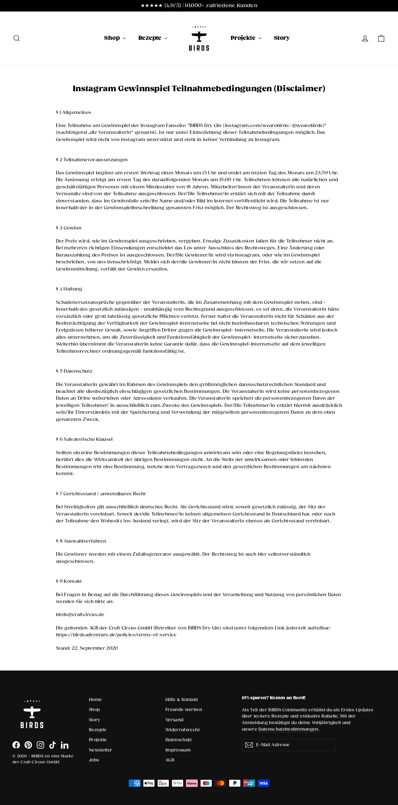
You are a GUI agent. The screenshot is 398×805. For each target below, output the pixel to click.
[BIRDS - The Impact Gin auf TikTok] (52, 745)
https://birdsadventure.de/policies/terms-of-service (116, 635)
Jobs (94, 760)
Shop (112, 38)
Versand (174, 720)
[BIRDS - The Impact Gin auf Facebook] (16, 745)
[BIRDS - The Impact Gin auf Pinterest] (28, 745)
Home (95, 699)
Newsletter (101, 750)
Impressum (178, 750)
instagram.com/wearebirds (257, 125)
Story (281, 38)
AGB (169, 760)
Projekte (244, 38)
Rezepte (150, 38)
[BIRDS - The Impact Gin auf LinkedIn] (64, 745)
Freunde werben (183, 709)
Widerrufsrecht (182, 729)
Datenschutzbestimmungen (288, 729)
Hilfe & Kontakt (181, 699)
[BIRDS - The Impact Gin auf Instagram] (40, 745)
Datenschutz (178, 739)
